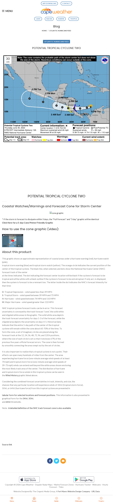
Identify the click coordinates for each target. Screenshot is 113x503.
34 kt (25, 398)
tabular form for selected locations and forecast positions (28, 395)
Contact (66, 3)
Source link (7, 444)
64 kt (8, 402)
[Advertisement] (56, 153)
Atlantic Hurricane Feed (60, 31)
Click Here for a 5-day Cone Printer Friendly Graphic (27, 222)
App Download (49, 3)
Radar (49, 19)
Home (44, 31)
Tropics (73, 19)
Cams (38, 19)
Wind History (12, 375)
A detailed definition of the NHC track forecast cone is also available (39, 408)
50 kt (31, 398)
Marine (61, 19)
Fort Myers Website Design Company (74, 491)
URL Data (96, 491)
